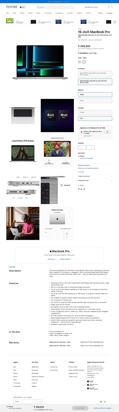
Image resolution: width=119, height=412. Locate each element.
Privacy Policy (73, 367)
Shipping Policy (73, 373)
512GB (82, 112)
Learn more (51, 259)
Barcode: (91, 40)
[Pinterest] (84, 189)
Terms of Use (73, 376)
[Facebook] (79, 189)
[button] (7, 13)
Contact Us (53, 367)
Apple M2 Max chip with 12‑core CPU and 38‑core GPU (93, 81)
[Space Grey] (79, 61)
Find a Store (54, 370)
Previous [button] (7, 1)
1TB (81, 118)
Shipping (88, 48)
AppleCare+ (35, 367)
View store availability (86, 158)
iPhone (15, 373)
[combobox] (55, 7)
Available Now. (67, 1)
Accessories (17, 386)
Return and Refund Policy (77, 370)
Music (15, 380)
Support (34, 386)
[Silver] (84, 62)
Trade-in (34, 383)
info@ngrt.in (91, 375)
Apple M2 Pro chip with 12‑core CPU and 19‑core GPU (93, 74)
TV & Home (16, 383)
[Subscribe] (40, 402)
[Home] (12, 7)
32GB (82, 94)
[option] (15, 20)
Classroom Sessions (38, 376)
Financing (81, 172)
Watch (15, 376)
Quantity (81, 143)
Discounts (35, 380)
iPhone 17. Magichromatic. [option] (59, 1)
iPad (14, 370)
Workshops (35, 373)
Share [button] (82, 185)
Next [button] (112, 1)
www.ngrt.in (91, 377)
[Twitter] (81, 189)
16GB (81, 100)
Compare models (65, 259)
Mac (14, 367)
